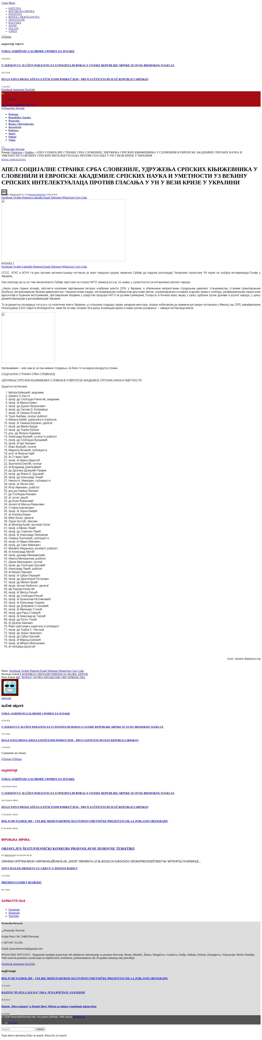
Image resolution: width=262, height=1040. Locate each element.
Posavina (15, 14)
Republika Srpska (22, 11)
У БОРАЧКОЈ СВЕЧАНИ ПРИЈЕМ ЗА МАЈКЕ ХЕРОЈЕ (53, 674)
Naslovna (16, 152)
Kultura (15, 22)
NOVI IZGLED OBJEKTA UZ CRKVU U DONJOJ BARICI (39, 868)
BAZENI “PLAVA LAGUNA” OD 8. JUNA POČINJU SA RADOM (43, 992)
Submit (40, 1029)
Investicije (17, 20)
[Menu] (3, 93)
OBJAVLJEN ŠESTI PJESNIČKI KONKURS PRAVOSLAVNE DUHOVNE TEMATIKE (68, 848)
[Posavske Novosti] (12, 108)
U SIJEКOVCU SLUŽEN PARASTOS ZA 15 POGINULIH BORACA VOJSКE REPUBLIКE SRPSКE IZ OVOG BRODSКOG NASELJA (87, 65)
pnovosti (15, 195)
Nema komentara (37, 195)
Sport (13, 25)
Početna (15, 8)
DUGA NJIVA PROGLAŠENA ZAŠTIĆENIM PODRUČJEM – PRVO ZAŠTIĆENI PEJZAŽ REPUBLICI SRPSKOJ (74, 79)
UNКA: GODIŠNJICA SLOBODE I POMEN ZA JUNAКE (38, 51)
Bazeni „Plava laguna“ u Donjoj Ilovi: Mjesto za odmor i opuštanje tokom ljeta (48, 1006)
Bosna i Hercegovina (24, 17)
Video (13, 31)
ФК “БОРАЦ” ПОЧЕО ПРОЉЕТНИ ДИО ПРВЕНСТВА (50, 677)
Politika (29, 152)
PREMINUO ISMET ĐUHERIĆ (21, 882)
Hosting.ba (79, 1016)
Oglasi (14, 28)
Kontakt (13, 99)
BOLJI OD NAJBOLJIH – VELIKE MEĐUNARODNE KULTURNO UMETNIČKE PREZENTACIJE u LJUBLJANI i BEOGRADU (84, 821)
